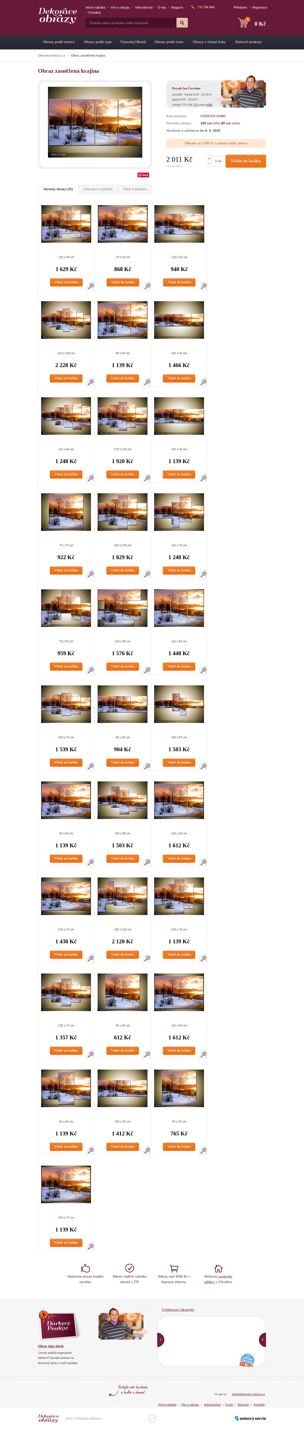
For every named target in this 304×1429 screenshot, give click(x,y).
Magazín (177, 7)
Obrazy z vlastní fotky (209, 42)
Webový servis (250, 1418)
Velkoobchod (143, 7)
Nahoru (152, 1418)
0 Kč (256, 22)
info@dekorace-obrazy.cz (248, 1394)
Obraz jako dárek (51, 1346)
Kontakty (95, 12)
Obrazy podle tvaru (169, 42)
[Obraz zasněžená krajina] (95, 122)
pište (209, 105)
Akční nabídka (95, 7)
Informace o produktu (98, 189)
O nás (162, 7)
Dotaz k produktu (135, 189)
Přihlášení (240, 7)
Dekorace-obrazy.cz (51, 55)
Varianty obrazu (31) (58, 189)
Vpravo (262, 1340)
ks (220, 161)
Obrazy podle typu (98, 42)
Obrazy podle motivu (59, 42)
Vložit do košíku (246, 161)
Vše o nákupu (120, 7)
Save (145, 175)
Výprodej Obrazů (133, 42)
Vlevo (160, 1340)
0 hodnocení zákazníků (178, 1310)
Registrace (259, 7)
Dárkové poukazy (248, 42)
